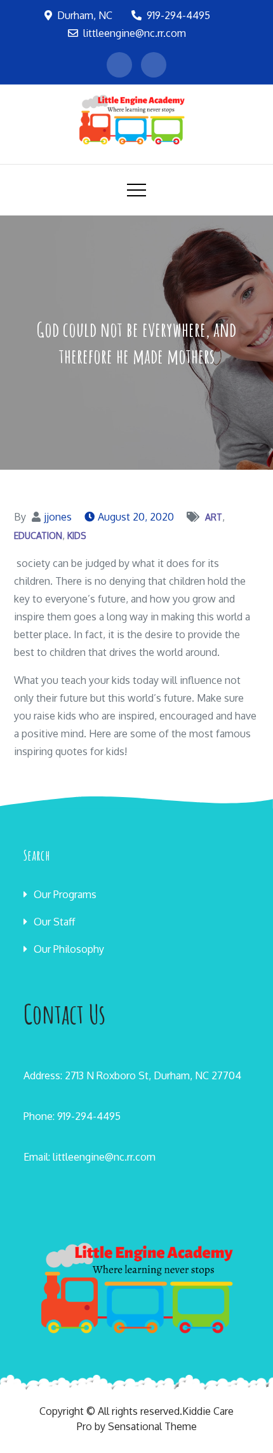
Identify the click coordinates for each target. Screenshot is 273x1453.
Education (38, 535)
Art (213, 517)
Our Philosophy (69, 949)
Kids (76, 535)
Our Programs (65, 894)
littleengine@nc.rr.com (134, 33)
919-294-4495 (178, 15)
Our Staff (54, 921)
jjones (58, 516)
